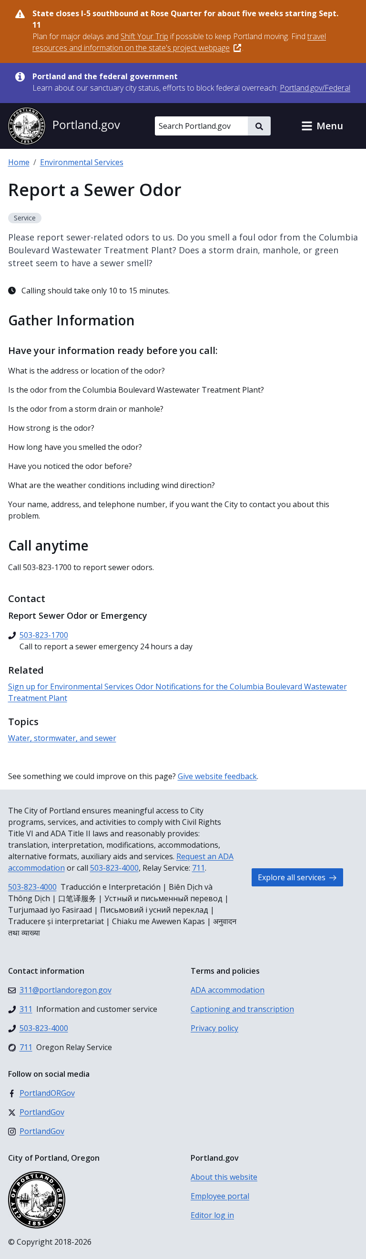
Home (19, 162)
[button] (322, 126)
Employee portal (220, 1196)
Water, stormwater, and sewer (62, 738)
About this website (224, 1177)
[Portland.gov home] (64, 126)
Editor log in (212, 1215)
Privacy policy (214, 1028)
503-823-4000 (114, 868)
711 (198, 868)
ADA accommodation (227, 990)
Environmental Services (81, 162)
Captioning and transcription (242, 1009)
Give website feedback (217, 776)
